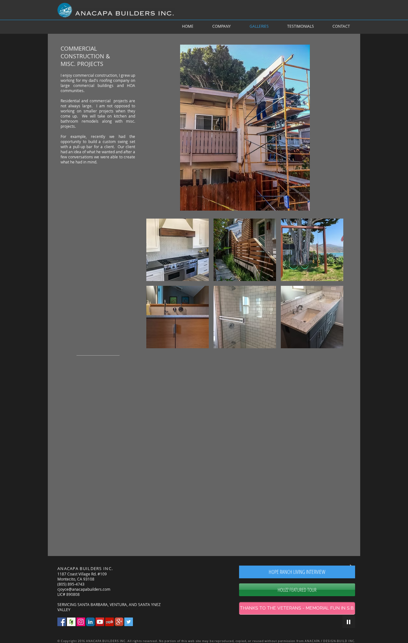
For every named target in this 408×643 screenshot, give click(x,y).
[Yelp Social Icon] (109, 622)
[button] (177, 250)
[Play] (348, 621)
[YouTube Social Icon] (100, 622)
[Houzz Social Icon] (71, 622)
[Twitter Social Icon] (128, 622)
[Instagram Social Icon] (80, 622)
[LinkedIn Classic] (90, 622)
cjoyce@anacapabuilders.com (83, 589)
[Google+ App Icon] (119, 622)
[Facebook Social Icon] (61, 622)
